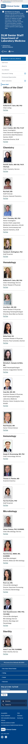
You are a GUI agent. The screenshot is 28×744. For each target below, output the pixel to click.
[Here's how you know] (14, 1)
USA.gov (3, 720)
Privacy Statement (5, 715)
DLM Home (5, 62)
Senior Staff (5, 84)
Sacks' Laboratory (7, 80)
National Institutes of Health (8, 722)
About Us (4, 66)
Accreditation (5, 70)
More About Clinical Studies (9, 668)
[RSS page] (6, 737)
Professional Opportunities (9, 77)
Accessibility (4, 713)
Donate (4, 677)
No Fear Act (20, 718)
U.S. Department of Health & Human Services (12, 725)
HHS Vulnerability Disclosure (8, 718)
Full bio (5, 110)
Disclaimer (19, 715)
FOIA (18, 713)
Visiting (4, 673)
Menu (25, 6)
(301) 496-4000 (5, 733)
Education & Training (7, 73)
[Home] (10, 7)
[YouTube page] (2, 737)
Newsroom (5, 681)
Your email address (5, 689)
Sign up (4, 694)
